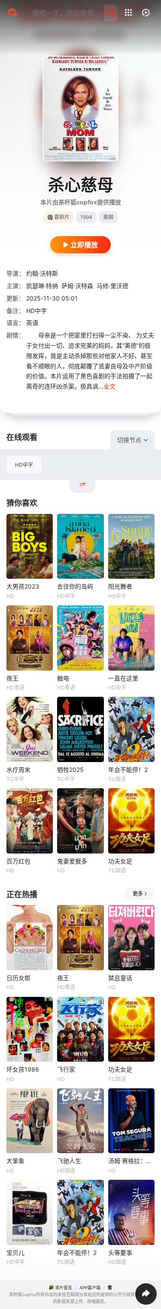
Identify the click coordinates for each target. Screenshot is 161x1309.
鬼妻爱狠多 (72, 861)
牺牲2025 (70, 769)
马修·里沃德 (112, 285)
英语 (32, 322)
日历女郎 (18, 977)
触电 (63, 678)
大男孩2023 (22, 586)
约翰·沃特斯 (42, 273)
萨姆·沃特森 (77, 285)
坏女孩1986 (22, 1069)
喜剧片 (62, 217)
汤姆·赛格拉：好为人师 (131, 1160)
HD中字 (24, 465)
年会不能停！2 (128, 769)
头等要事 (120, 1252)
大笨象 (15, 1160)
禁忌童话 (120, 977)
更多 (138, 893)
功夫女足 (120, 861)
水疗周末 (18, 769)
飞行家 (66, 1069)
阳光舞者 (120, 586)
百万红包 (18, 861)
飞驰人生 (69, 1160)
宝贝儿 (15, 1252)
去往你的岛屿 (75, 586)
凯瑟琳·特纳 (42, 285)
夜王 (12, 678)
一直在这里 (123, 678)
